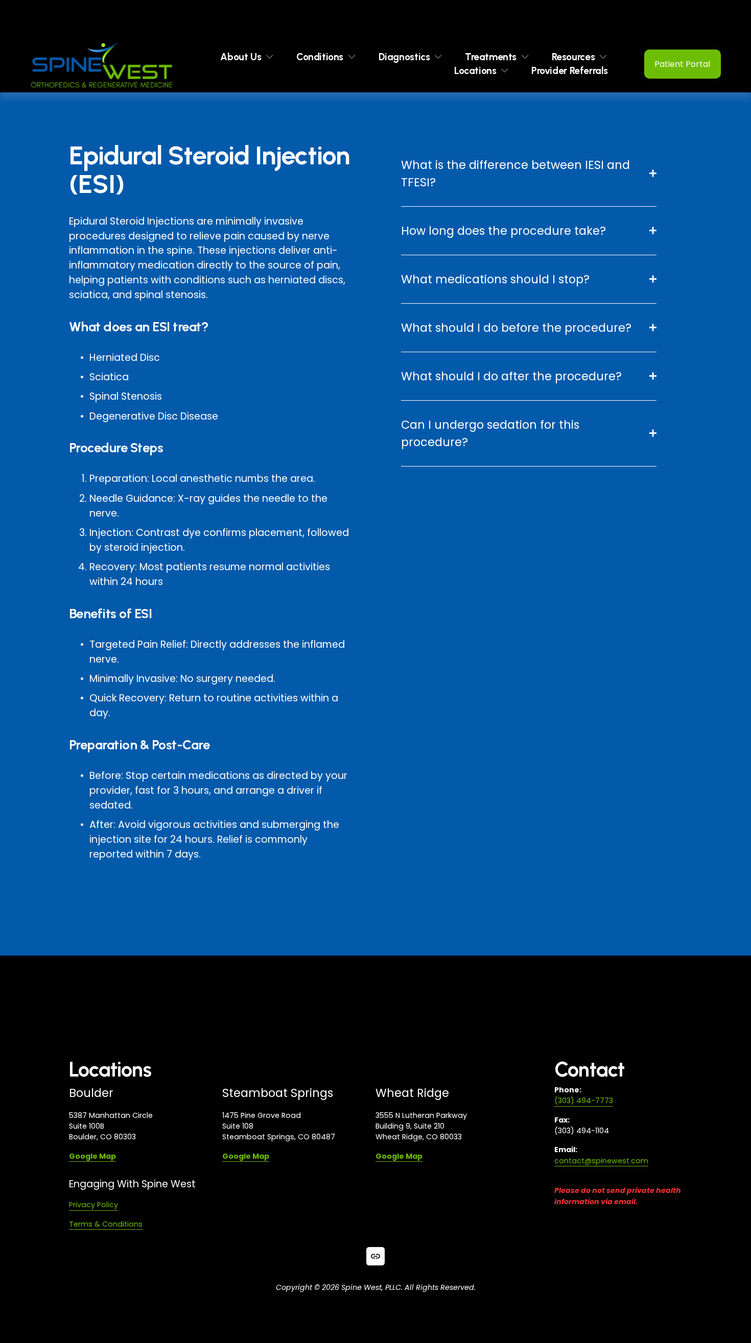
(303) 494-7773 (583, 1100)
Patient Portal (682, 64)
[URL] (375, 1256)
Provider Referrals (569, 71)
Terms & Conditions (106, 1224)
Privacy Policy (93, 1205)
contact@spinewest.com (601, 1161)
